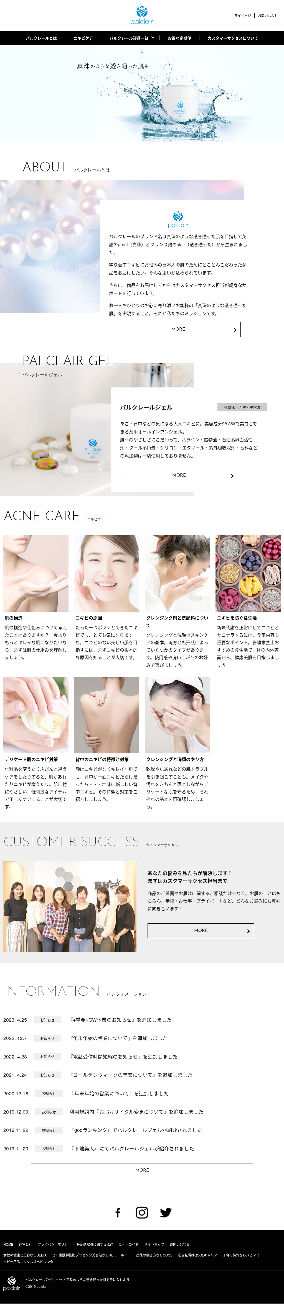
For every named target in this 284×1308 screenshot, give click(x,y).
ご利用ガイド (129, 1244)
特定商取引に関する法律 (95, 1244)
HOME (8, 1244)
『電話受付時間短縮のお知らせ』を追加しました (123, 1056)
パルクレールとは (41, 38)
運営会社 (25, 1244)
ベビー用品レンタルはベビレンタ (28, 1261)
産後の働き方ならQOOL (154, 1255)
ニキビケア (83, 38)
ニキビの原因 (88, 618)
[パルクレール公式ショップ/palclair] (142, 15)
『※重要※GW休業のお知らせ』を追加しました (120, 1019)
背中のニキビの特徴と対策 (102, 759)
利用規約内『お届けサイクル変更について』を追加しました (136, 1111)
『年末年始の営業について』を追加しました (118, 1037)
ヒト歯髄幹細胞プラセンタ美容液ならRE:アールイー (91, 1255)
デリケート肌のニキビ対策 (31, 759)
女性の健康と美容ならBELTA (25, 1255)
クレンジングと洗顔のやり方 (175, 759)
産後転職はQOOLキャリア (197, 1255)
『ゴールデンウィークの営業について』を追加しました (130, 1074)
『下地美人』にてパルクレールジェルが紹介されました (131, 1148)
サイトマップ (154, 1244)
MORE (201, 931)
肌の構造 (13, 618)
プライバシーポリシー (54, 1244)
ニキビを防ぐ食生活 (237, 618)
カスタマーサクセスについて (233, 38)
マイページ (242, 15)
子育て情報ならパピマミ (241, 1255)
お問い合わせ (268, 15)
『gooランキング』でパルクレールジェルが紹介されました (135, 1129)
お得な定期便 (179, 38)
